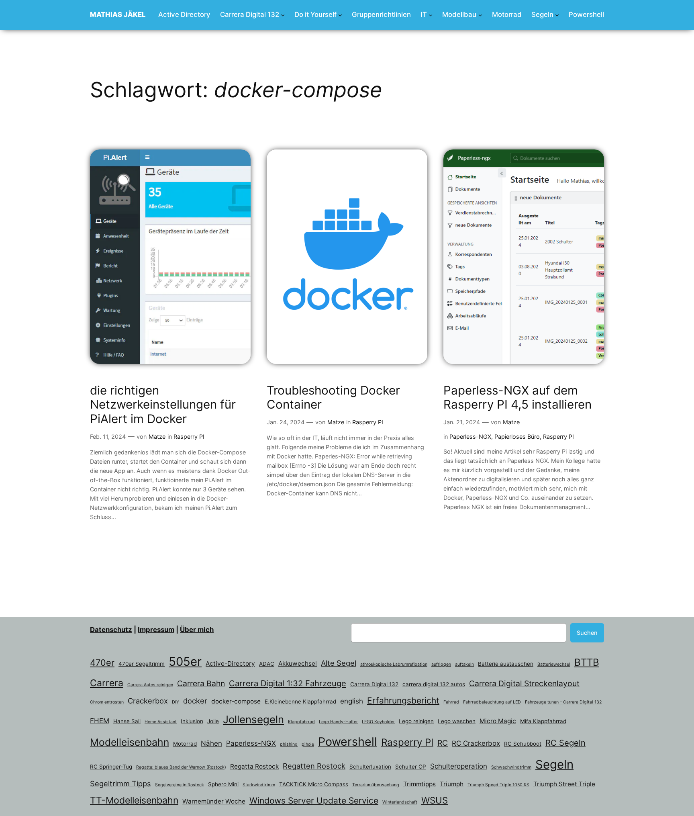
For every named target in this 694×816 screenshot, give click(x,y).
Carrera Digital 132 (374, 684)
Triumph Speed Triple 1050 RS (498, 784)
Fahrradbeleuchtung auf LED (492, 702)
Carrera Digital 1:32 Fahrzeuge (287, 683)
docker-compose (236, 701)
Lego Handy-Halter (338, 721)
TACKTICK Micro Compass (313, 784)
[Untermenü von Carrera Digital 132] (283, 15)
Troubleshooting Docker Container (333, 397)
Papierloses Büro (517, 436)
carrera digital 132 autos (433, 684)
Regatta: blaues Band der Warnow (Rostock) (181, 767)
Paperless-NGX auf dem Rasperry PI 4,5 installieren (517, 397)
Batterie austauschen (505, 664)
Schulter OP (410, 766)
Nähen (211, 743)
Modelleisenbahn (129, 742)
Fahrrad (451, 702)
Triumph (451, 784)
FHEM (99, 721)
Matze (157, 436)
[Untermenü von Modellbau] (480, 15)
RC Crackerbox (476, 743)
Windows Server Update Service (313, 801)
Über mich (197, 630)
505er (185, 661)
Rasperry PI (189, 436)
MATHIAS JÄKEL (118, 14)
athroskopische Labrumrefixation (393, 664)
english (351, 701)
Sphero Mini (223, 784)
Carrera (106, 683)
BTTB (586, 662)
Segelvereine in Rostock (179, 784)
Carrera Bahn (201, 683)
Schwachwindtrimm (511, 767)
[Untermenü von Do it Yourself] (340, 15)
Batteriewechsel (553, 664)
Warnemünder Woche (213, 801)
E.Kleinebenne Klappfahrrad (300, 701)
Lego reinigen (416, 721)
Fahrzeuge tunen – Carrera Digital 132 (563, 702)
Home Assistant (161, 721)
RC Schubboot (522, 743)
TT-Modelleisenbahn (134, 800)
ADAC (266, 664)
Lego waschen (457, 721)
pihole (308, 744)
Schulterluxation (370, 766)
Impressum (156, 630)
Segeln (554, 764)
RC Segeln (565, 743)
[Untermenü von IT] (431, 15)
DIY (175, 702)
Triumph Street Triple (564, 784)
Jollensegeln (253, 719)
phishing (289, 744)
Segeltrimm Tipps (120, 783)
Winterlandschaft (399, 802)
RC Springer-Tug (111, 766)
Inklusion (192, 721)
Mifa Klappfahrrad (543, 721)
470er (102, 662)
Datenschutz (111, 630)
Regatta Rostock (254, 766)
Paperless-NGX (470, 436)
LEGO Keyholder (378, 721)
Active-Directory (230, 663)
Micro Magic (498, 721)
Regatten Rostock (314, 765)
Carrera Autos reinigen (150, 684)
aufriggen (441, 664)
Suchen (587, 632)
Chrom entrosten (107, 702)
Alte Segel (338, 663)
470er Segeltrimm (141, 664)
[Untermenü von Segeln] (557, 15)
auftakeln (464, 664)
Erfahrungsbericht (403, 700)
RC (442, 743)
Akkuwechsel (297, 663)
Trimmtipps (419, 784)
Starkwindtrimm (259, 784)
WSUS (434, 800)
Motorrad (185, 743)
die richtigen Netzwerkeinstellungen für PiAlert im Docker (163, 404)
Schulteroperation (458, 766)
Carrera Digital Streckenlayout (524, 683)
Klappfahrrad (301, 721)
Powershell (347, 741)
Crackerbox (148, 700)
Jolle (213, 721)
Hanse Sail (127, 721)
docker (195, 700)
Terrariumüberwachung (375, 784)
